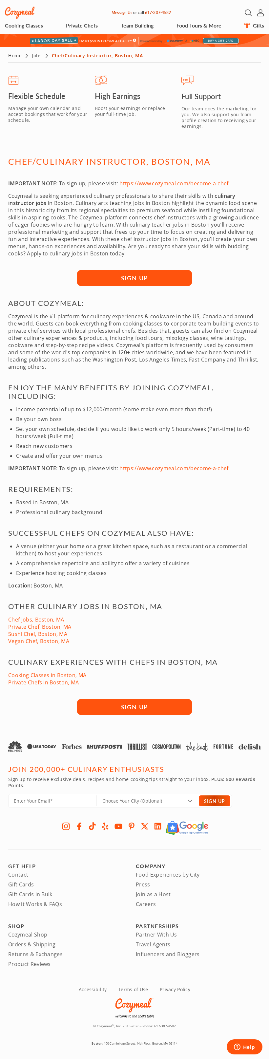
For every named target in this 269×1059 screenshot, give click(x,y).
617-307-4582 (158, 12)
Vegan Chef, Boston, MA (38, 641)
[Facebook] (79, 826)
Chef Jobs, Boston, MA (36, 619)
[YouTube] (118, 826)
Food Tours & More (198, 25)
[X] (144, 826)
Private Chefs (82, 25)
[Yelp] (105, 826)
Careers (146, 904)
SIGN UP (134, 278)
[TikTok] (92, 826)
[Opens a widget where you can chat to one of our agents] (244, 1047)
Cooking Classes (24, 25)
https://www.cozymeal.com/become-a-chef (173, 183)
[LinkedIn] (158, 826)
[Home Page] (19, 13)
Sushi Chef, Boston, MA (37, 634)
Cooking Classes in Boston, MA (47, 675)
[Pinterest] (131, 826)
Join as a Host (153, 894)
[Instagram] (66, 826)
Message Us (122, 12)
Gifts (258, 25)
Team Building (137, 25)
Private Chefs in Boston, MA (43, 682)
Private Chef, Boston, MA (40, 626)
